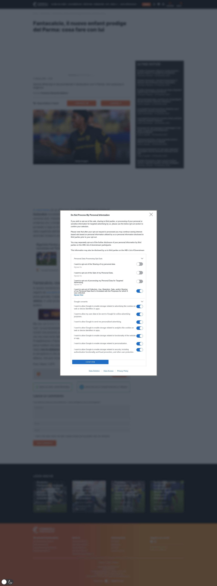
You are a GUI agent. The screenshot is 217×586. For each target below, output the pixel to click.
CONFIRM (90, 362)
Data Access (108, 371)
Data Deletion (94, 371)
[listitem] (108, 258)
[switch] (139, 264)
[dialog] (108, 293)
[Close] (152, 215)
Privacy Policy (122, 371)
